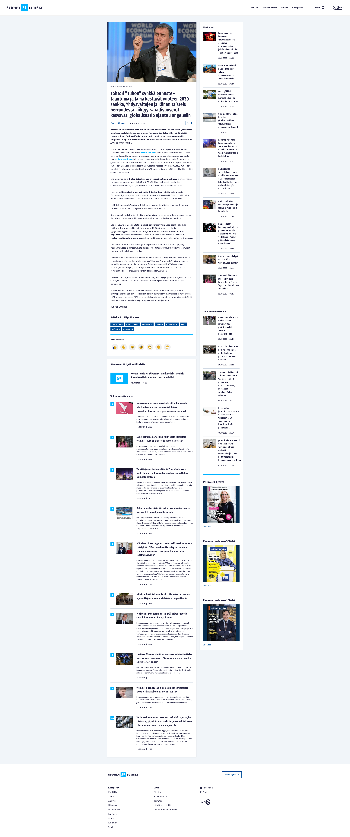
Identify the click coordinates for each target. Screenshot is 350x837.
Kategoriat (297, 7)
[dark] (335, 7)
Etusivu (254, 7)
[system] (338, 7)
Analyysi (112, 800)
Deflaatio (116, 329)
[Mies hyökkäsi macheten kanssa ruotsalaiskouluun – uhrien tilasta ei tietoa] (209, 99)
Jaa (188, 123)
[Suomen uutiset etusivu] (35, 7)
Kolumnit (112, 822)
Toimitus (158, 800)
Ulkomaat (122, 123)
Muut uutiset (114, 809)
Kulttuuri (112, 814)
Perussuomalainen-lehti (165, 809)
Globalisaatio (172, 324)
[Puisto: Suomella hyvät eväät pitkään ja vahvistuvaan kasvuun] (209, 262)
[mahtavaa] (150, 347)
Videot (284, 7)
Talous (113, 123)
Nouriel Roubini (132, 324)
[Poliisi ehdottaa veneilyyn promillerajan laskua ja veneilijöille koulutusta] (209, 209)
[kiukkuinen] (141, 347)
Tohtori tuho (117, 324)
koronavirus (147, 324)
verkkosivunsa (148, 152)
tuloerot (159, 324)
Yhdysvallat (128, 329)
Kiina (183, 324)
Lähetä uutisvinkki (162, 805)
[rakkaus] (158, 347)
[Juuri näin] (115, 347)
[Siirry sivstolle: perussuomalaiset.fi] (220, 802)
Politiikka (112, 792)
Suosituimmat (270, 7)
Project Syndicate (123, 159)
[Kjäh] (167, 347)
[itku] (132, 347)
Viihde (111, 827)
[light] (341, 7)
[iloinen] (123, 347)
